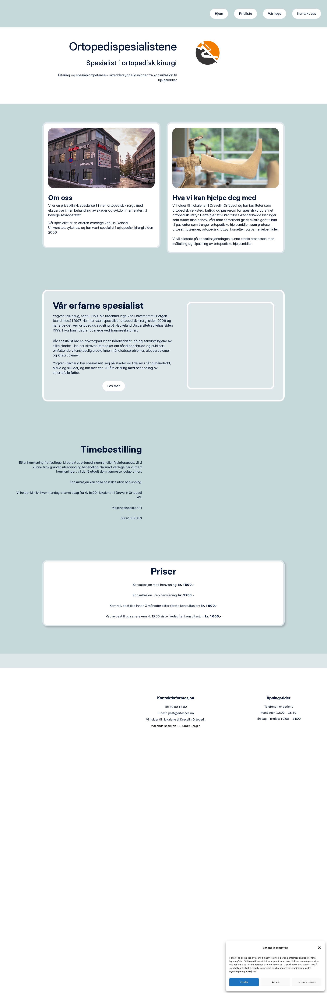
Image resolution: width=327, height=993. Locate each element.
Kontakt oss (306, 14)
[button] (319, 948)
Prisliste (245, 14)
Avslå (275, 982)
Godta (244, 982)
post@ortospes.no (181, 713)
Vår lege (274, 14)
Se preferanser (306, 982)
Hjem (219, 14)
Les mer (113, 386)
